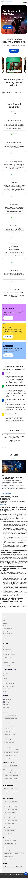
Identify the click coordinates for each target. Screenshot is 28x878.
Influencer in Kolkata (8, 737)
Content (5, 678)
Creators (5, 673)
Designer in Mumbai (8, 856)
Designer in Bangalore (9, 850)
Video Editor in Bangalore (9, 830)
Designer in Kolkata (19, 853)
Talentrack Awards (8, 633)
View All (14, 458)
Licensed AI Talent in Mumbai (10, 718)
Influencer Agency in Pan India (11, 758)
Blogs (4, 691)
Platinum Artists (7, 649)
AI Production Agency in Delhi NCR (11, 775)
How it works (6, 665)
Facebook (8, 699)
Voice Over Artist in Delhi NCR (10, 806)
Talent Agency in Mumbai (10, 843)
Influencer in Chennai (9, 728)
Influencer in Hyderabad (9, 734)
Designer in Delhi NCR (8, 853)
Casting (5, 676)
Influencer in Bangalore (9, 726)
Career (5, 623)
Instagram (8, 702)
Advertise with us (7, 628)
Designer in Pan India (8, 859)
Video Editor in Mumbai (9, 833)
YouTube (8, 704)
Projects (5, 647)
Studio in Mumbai (18, 866)
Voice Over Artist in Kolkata (10, 812)
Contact (5, 626)
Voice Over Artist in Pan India (10, 820)
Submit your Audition (8, 662)
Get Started (8, 27)
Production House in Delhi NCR (11, 791)
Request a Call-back (8, 683)
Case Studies (6, 689)
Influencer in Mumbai (9, 739)
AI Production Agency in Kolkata (11, 778)
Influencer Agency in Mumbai (10, 755)
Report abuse (6, 639)
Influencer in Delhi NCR (9, 731)
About (4, 620)
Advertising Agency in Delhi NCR (11, 765)
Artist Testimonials (8, 652)
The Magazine (6, 631)
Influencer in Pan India (9, 742)
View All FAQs (3, 504)
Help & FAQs (6, 636)
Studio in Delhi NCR (8, 866)
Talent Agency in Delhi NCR (10, 840)
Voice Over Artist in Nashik (10, 817)
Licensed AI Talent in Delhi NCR (11, 716)
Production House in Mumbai (10, 794)
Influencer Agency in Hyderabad (11, 752)
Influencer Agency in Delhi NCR (11, 749)
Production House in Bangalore (11, 788)
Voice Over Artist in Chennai (10, 804)
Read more (4, 492)
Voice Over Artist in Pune (9, 823)
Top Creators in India (8, 686)
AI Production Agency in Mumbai (11, 781)
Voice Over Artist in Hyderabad (11, 809)
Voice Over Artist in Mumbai (10, 815)
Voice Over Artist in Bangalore (10, 801)
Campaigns (6, 681)
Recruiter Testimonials (9, 654)
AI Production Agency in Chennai (11, 772)
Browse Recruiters (8, 657)
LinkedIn (8, 707)
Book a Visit (6, 660)
